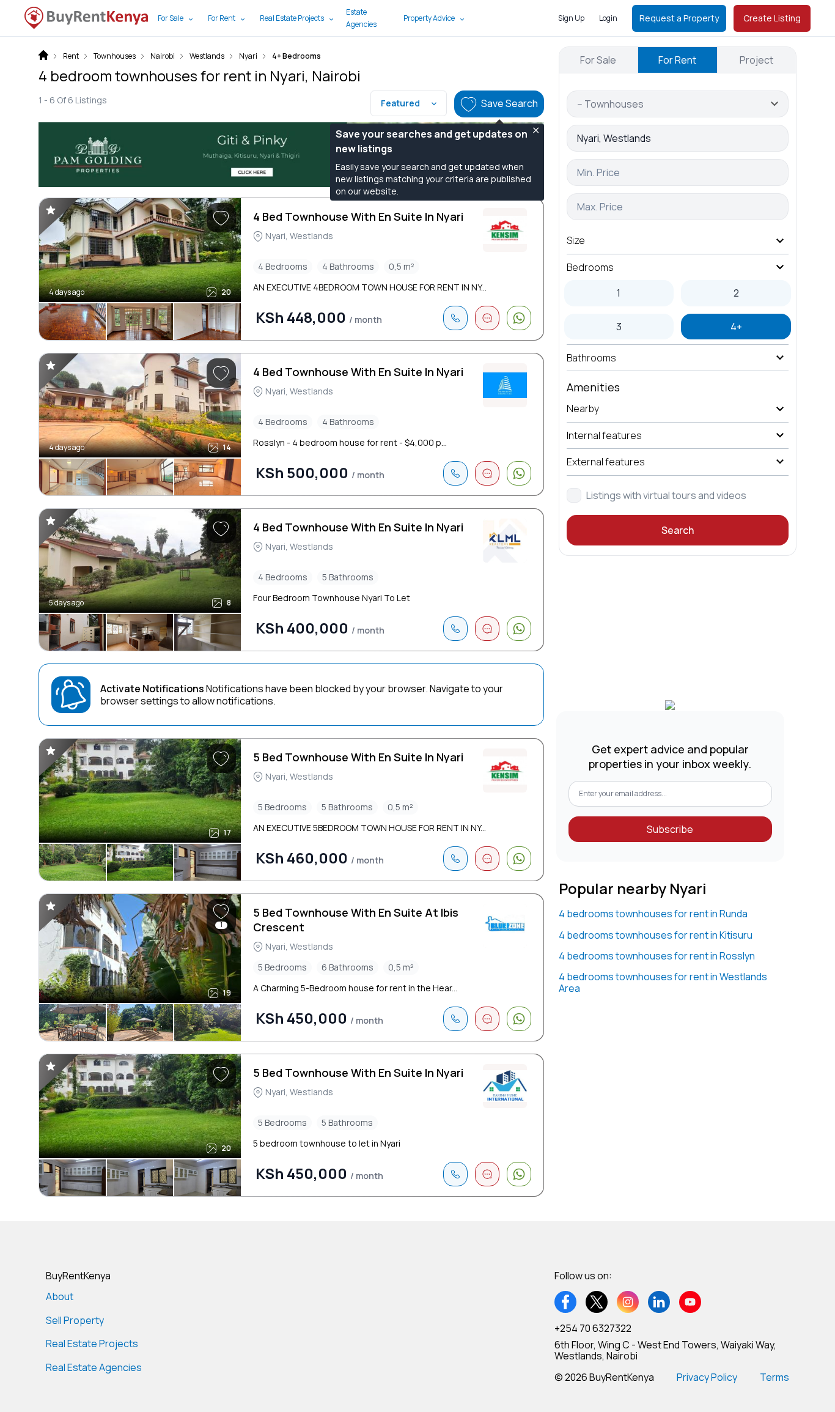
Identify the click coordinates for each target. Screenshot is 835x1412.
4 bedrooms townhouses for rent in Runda (653, 913)
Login (608, 18)
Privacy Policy (707, 1377)
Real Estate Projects (292, 18)
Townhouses (115, 56)
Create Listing (772, 18)
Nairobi (162, 56)
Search (677, 530)
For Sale (170, 18)
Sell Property (75, 1320)
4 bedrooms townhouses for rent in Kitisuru (655, 935)
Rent (71, 56)
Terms (774, 1377)
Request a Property (679, 18)
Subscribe (670, 829)
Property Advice (429, 18)
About (59, 1296)
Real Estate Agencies (94, 1367)
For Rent (221, 18)
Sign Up (571, 18)
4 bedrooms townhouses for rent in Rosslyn (657, 956)
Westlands (206, 56)
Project (756, 60)
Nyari (248, 56)
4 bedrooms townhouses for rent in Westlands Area (663, 982)
